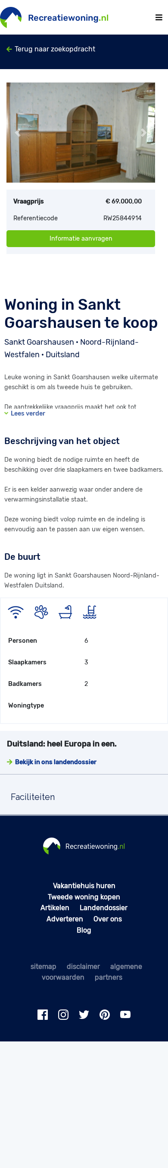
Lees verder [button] (26, 413)
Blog (84, 930)
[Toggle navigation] (159, 17)
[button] (17, 133)
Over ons (107, 919)
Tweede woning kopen (84, 897)
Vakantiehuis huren (84, 886)
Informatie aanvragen (81, 238)
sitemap (43, 966)
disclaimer (83, 966)
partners (108, 977)
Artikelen (54, 908)
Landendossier (104, 908)
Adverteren (65, 919)
